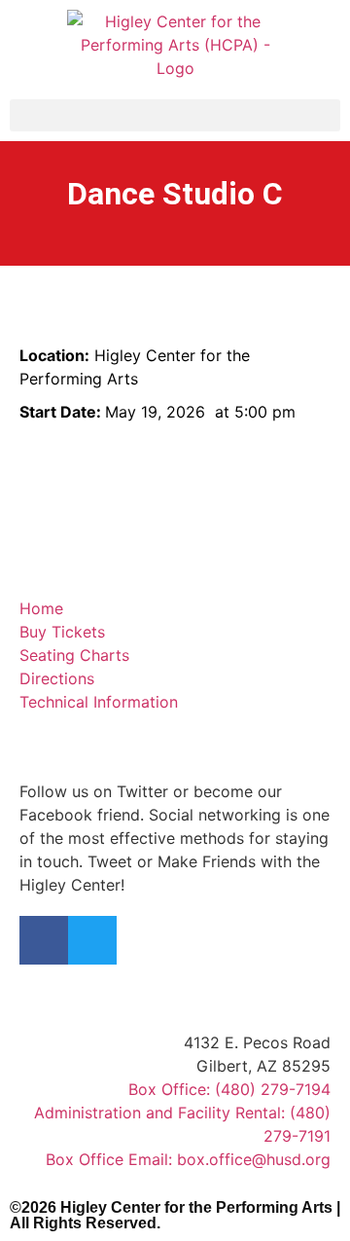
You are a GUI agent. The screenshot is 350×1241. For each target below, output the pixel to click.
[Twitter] (92, 940)
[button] (175, 115)
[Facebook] (43, 940)
